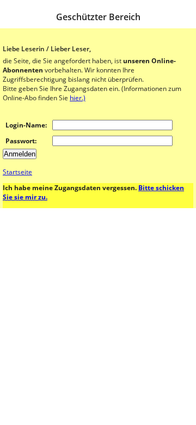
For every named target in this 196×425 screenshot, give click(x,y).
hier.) (77, 97)
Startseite (17, 172)
